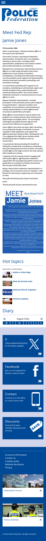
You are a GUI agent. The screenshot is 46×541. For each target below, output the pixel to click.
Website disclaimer (14, 464)
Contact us (10, 457)
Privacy (8, 467)
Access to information (16, 454)
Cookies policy (12, 461)
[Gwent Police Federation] (21, 15)
